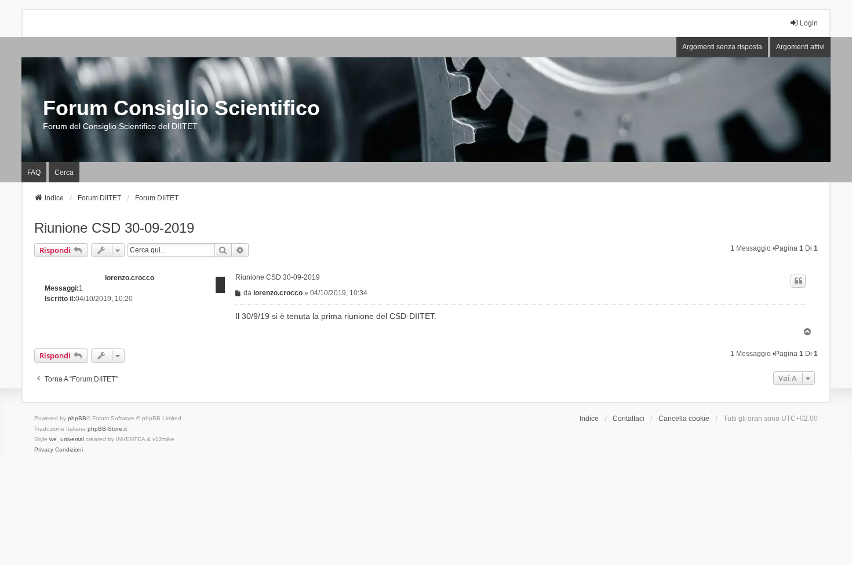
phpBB (77, 418)
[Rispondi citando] (798, 281)
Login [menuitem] (809, 23)
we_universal (66, 439)
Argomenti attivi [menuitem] (800, 47)
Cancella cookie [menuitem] (683, 418)
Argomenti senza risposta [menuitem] (722, 47)
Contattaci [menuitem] (629, 418)
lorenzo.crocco (129, 278)
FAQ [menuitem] (34, 172)
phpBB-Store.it (107, 428)
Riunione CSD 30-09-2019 (114, 228)
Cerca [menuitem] (64, 172)
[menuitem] (43, 450)
